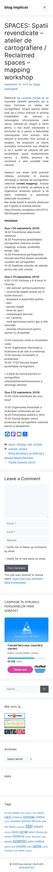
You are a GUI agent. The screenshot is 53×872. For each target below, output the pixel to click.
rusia (16, 850)
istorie (15, 831)
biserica (28, 813)
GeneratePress (26, 867)
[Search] (44, 689)
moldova (18, 836)
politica (39, 841)
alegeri (16, 812)
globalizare (20, 827)
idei (30, 444)
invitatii (38, 444)
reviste (45, 846)
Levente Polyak (30, 97)
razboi (29, 847)
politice (7, 846)
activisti (12, 448)
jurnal (23, 831)
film (34, 820)
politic (31, 841)
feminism (26, 821)
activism (8, 813)
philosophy (36, 836)
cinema (39, 816)
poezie (8, 841)
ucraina (28, 850)
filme (39, 821)
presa (13, 847)
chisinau (21, 444)
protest (23, 448)
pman (44, 836)
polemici (20, 841)
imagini (38, 826)
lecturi (31, 832)
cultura (7, 821)
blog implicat (16, 7)
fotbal (44, 821)
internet (7, 832)
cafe (34, 813)
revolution (8, 850)
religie (37, 846)
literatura (40, 832)
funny (12, 826)
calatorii (40, 812)
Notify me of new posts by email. (26, 558)
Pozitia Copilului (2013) (21, 462)
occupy (28, 836)
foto (6, 826)
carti (7, 816)
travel (21, 850)
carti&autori (17, 817)
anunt (11, 444)
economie (15, 820)
